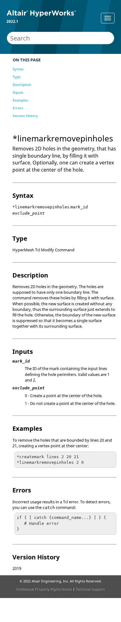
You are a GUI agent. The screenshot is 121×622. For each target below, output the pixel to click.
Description (22, 84)
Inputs (18, 92)
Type (16, 76)
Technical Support (90, 589)
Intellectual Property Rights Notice (44, 589)
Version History (25, 115)
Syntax (18, 69)
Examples (20, 100)
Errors (18, 108)
